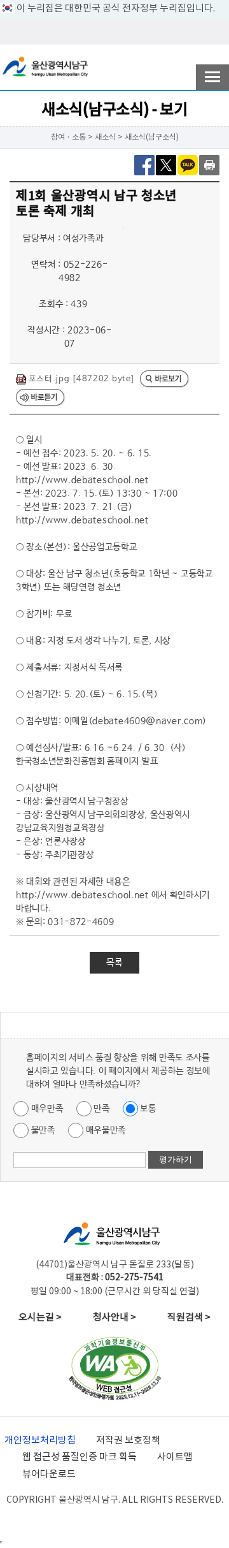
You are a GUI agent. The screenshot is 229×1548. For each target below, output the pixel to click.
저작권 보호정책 (128, 1440)
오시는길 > (40, 1317)
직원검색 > (189, 1317)
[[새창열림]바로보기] (165, 379)
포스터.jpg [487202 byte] (80, 379)
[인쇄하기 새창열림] (209, 164)
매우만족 (46, 1109)
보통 (147, 1109)
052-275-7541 (134, 1278)
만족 (101, 1109)
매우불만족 (104, 1130)
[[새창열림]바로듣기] (41, 398)
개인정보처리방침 (40, 1440)
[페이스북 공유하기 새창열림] (144, 164)
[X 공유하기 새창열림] (166, 164)
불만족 (42, 1130)
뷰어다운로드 (49, 1474)
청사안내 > (114, 1317)
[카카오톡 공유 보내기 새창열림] (187, 164)
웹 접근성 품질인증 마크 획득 (79, 1457)
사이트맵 (175, 1457)
